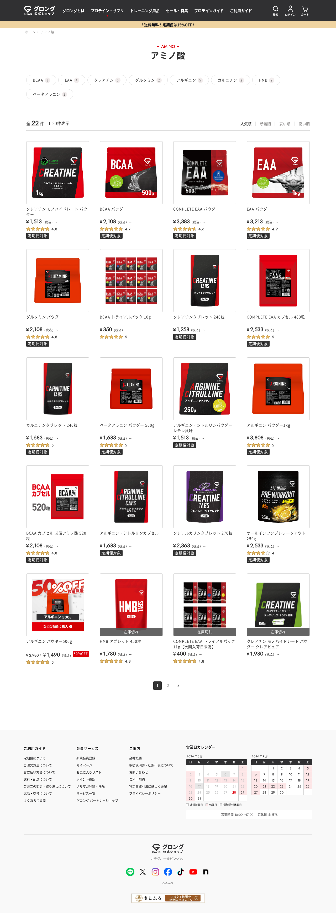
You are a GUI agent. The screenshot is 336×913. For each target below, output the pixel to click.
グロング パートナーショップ (97, 800)
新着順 (265, 123)
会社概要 (135, 758)
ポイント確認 (85, 779)
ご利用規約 (137, 779)
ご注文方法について (38, 765)
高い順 (304, 123)
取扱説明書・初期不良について (151, 765)
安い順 (284, 123)
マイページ (84, 765)
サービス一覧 (85, 793)
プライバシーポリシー (145, 793)
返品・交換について (38, 793)
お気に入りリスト (89, 772)
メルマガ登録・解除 (90, 786)
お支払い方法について (39, 772)
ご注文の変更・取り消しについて (47, 786)
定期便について (35, 758)
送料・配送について (38, 779)
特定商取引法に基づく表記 (148, 786)
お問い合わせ (138, 772)
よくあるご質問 (35, 800)
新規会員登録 (85, 758)
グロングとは (73, 10)
